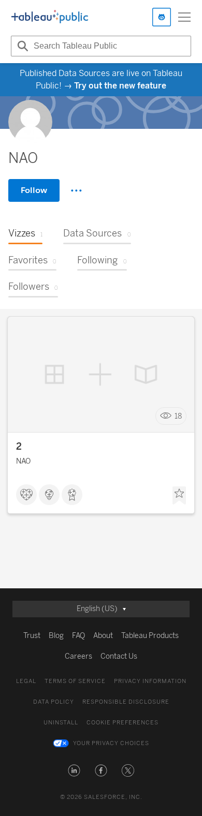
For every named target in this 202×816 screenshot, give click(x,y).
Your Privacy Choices (111, 743)
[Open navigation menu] (184, 17)
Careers (78, 656)
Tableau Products (150, 635)
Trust (31, 635)
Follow (34, 190)
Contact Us (118, 656)
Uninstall (61, 722)
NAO (23, 461)
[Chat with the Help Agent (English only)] (161, 17)
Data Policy (53, 702)
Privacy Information (150, 681)
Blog (56, 635)
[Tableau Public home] (49, 17)
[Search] (21, 46)
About (103, 635)
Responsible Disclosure (125, 702)
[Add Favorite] (179, 495)
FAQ (78, 635)
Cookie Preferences (122, 722)
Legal (26, 681)
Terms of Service (75, 681)
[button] (74, 770)
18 (178, 416)
